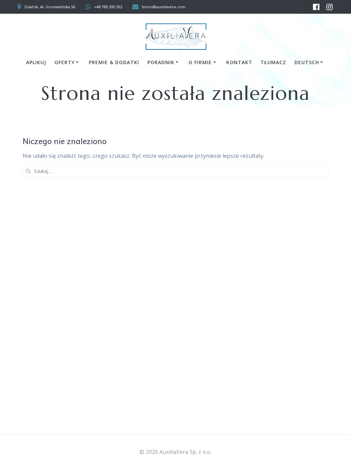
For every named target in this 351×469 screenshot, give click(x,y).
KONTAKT (239, 62)
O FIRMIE (200, 62)
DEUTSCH (306, 62)
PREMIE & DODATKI (114, 62)
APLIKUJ (36, 62)
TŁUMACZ (273, 62)
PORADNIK (160, 62)
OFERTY (65, 62)
